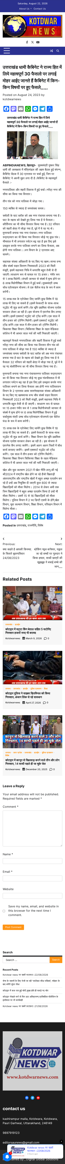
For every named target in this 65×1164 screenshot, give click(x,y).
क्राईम (17, 625)
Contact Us (40, 8)
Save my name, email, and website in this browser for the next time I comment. (33, 910)
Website (8, 889)
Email (7, 871)
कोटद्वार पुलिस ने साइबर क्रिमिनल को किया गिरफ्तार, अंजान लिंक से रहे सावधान (27, 695)
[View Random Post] (51, 51)
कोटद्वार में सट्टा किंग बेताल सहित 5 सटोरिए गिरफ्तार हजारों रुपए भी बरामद (28, 631)
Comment (10, 806)
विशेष (40, 525)
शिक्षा (45, 689)
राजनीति (32, 525)
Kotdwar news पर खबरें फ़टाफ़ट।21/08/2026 (25, 1006)
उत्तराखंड (21, 525)
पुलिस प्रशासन (36, 689)
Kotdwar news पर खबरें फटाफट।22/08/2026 (25, 974)
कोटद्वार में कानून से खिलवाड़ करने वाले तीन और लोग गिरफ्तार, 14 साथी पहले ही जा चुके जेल (32, 762)
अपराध (8, 689)
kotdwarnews (12, 99)
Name (8, 854)
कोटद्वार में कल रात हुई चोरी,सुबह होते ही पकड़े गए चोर (25, 990)
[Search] (57, 51)
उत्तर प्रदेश (17, 753)
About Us (24, 8)
